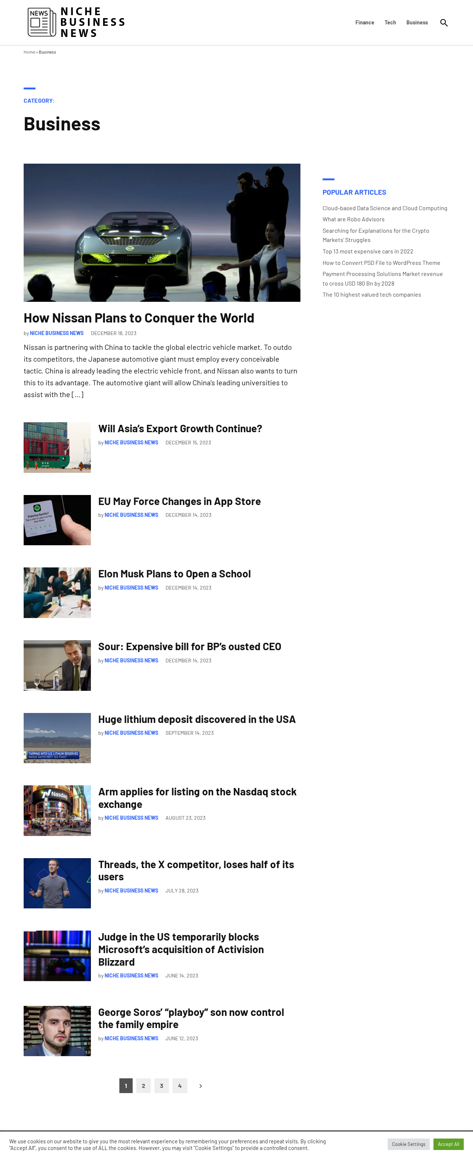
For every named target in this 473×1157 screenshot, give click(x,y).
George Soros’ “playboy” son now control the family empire (191, 1018)
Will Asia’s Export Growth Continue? (180, 428)
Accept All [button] (448, 1144)
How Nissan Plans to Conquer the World (139, 317)
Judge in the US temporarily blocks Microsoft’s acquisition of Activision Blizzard (181, 948)
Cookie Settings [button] (408, 1144)
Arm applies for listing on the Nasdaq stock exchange (197, 797)
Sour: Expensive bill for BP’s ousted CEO (189, 646)
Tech (390, 22)
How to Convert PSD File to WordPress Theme (381, 262)
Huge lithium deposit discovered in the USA (197, 719)
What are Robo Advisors (354, 218)
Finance (364, 22)
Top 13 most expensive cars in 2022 (368, 251)
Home (29, 51)
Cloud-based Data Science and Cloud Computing (385, 207)
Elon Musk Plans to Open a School (174, 573)
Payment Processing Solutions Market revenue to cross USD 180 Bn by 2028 (383, 278)
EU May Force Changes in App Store (179, 501)
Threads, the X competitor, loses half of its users (196, 870)
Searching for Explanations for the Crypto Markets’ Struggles (376, 235)
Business (417, 22)
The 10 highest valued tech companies (372, 294)
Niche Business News (57, 333)
